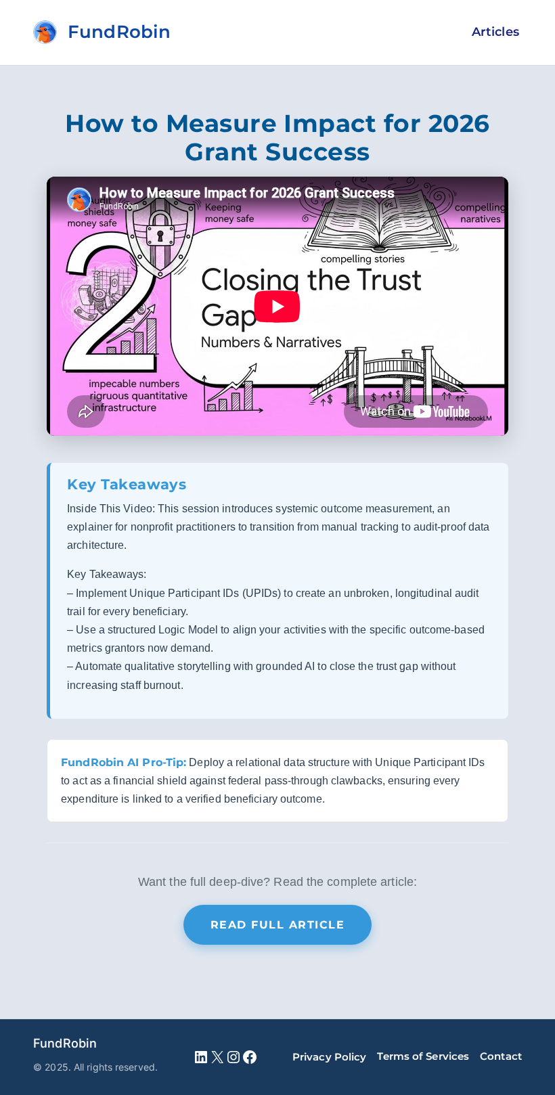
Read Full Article (277, 924)
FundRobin (65, 1042)
